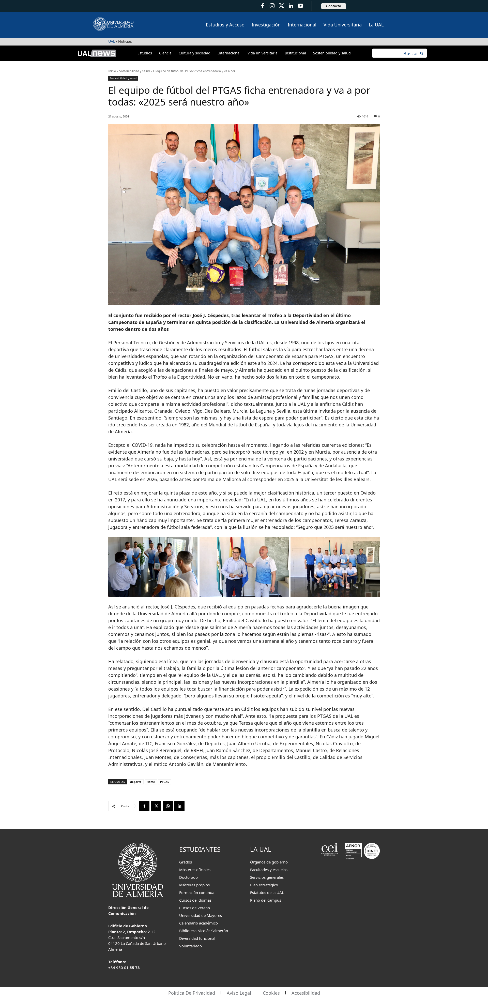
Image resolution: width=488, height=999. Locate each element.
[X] (156, 806)
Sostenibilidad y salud (134, 71)
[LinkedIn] (291, 6)
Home (151, 782)
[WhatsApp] (168, 806)
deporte (136, 782)
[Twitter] (281, 6)
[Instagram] (272, 6)
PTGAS (164, 782)
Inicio (112, 71)
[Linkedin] (179, 806)
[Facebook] (262, 6)
